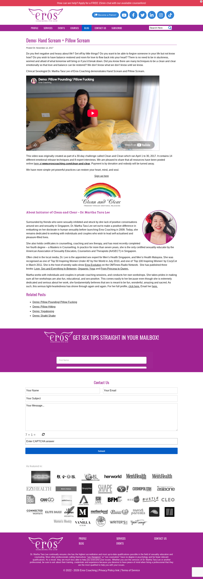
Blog (86, 28)
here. (155, 286)
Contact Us (100, 28)
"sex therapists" (94, 557)
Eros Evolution (93, 265)
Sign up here (101, 176)
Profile (34, 28)
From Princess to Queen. (115, 268)
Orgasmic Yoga (86, 268)
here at (62, 163)
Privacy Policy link (109, 570)
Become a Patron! (107, 15)
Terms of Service (130, 570)
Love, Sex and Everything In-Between (55, 268)
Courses (74, 28)
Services (48, 28)
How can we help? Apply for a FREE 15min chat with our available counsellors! (101, 3)
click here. (134, 286)
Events (61, 28)
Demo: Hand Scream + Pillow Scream (58, 40)
